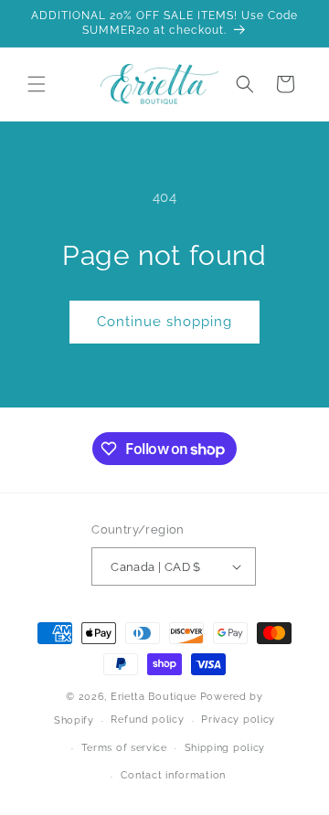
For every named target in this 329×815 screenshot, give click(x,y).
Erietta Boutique (153, 697)
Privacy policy (238, 719)
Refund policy (147, 719)
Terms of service (124, 748)
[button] (36, 84)
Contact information (173, 775)
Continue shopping (164, 321)
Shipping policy (225, 748)
